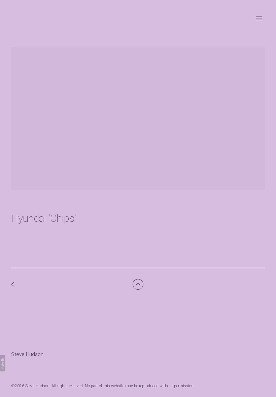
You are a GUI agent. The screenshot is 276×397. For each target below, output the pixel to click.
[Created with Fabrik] (2, 363)
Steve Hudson (27, 354)
